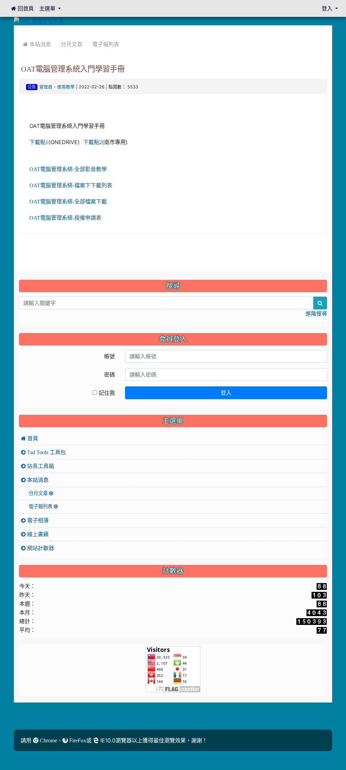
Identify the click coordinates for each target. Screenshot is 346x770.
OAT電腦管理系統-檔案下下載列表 (70, 185)
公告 (32, 87)
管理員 (45, 87)
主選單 (48, 8)
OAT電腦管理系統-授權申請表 (65, 217)
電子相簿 (37, 520)
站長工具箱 (40, 466)
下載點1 (38, 142)
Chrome (48, 740)
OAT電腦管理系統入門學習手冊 (73, 69)
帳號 (109, 356)
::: (20, 30)
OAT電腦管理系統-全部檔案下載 (68, 201)
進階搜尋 (316, 313)
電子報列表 (105, 44)
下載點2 (92, 142)
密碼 (109, 374)
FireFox (77, 740)
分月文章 (71, 44)
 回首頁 (22, 8)
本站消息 (37, 480)
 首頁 (29, 438)
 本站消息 (37, 44)
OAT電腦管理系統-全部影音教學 (68, 169)
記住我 (106, 392)
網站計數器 (40, 548)
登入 (226, 392)
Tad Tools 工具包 (46, 452)
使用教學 (66, 87)
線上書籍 (37, 534)
